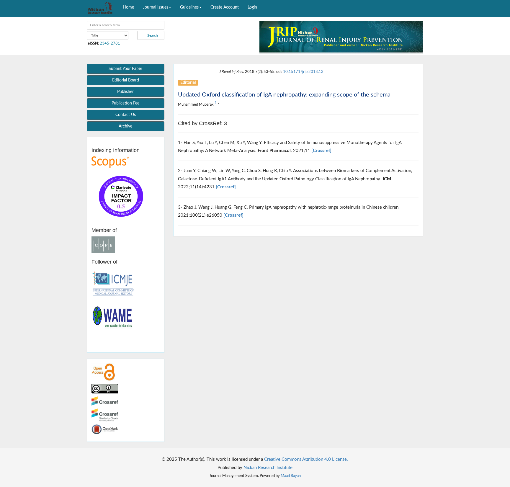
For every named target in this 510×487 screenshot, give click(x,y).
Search (152, 35)
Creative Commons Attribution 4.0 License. (306, 459)
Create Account (224, 7)
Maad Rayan (291, 476)
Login (252, 7)
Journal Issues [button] (155, 7)
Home (128, 7)
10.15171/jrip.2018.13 (303, 71)
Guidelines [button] (189, 7)
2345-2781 (110, 43)
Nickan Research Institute (267, 467)
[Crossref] (321, 150)
